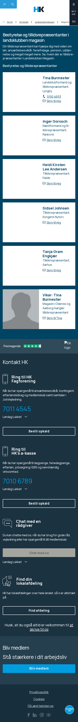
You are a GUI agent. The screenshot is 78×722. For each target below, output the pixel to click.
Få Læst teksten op (41, 706)
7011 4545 (17, 409)
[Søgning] (12, 4)
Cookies (39, 699)
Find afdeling (39, 610)
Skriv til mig (54, 101)
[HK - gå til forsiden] (39, 9)
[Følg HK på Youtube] (48, 715)
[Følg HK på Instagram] (42, 715)
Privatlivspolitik (39, 692)
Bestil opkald (39, 431)
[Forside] (4, 22)
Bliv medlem (39, 668)
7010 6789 (17, 481)
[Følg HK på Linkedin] (35, 715)
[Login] (73, 4)
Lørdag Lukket (12, 417)
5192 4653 (53, 97)
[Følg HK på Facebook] (29, 715)
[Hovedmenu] (4, 4)
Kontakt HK (69, 710)
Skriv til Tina (54, 318)
